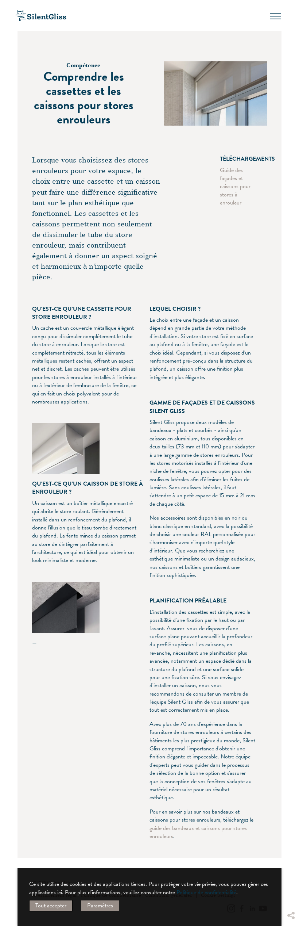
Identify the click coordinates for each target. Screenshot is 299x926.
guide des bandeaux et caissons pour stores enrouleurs (198, 832)
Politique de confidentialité (206, 892)
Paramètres (100, 905)
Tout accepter (50, 905)
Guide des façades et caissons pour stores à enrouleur (235, 186)
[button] (291, 861)
